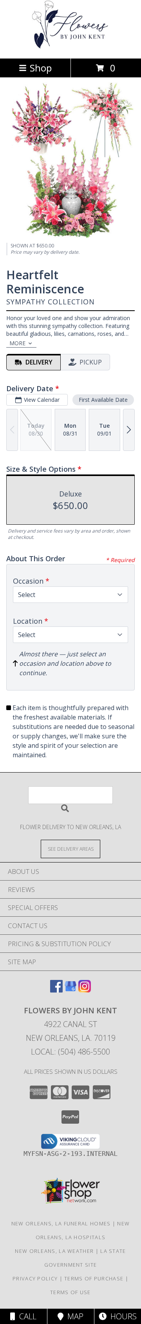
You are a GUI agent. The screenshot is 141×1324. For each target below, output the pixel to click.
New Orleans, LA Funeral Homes (61, 1223)
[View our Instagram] (84, 989)
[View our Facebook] (56, 989)
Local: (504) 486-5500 (70, 1051)
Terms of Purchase (93, 1278)
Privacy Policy (35, 1278)
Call (25, 1316)
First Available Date (103, 399)
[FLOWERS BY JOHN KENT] (70, 47)
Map (73, 1316)
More (17, 343)
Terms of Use (70, 1292)
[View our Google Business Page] (70, 989)
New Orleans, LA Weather (54, 1250)
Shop (41, 67)
